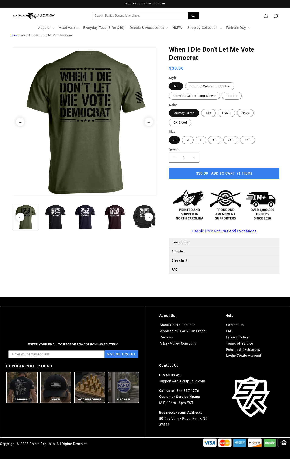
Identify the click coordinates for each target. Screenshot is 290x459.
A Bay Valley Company (178, 343)
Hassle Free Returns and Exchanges (224, 231)
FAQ (229, 331)
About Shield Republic (177, 325)
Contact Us (235, 325)
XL (215, 140)
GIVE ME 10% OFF (121, 354)
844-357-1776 (188, 391)
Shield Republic (42, 444)
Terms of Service (239, 343)
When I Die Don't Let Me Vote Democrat (47, 35)
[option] (84, 121)
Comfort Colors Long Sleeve (194, 95)
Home (14, 35)
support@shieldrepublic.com (182, 381)
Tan (208, 113)
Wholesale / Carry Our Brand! (183, 331)
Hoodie (232, 95)
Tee (176, 86)
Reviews (166, 337)
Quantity (174, 149)
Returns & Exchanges (243, 350)
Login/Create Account (243, 355)
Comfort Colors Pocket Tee (210, 86)
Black (226, 113)
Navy (245, 113)
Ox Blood (180, 122)
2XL (231, 140)
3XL (248, 140)
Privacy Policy (237, 337)
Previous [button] (20, 122)
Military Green (184, 113)
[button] (275, 15)
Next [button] (149, 122)
